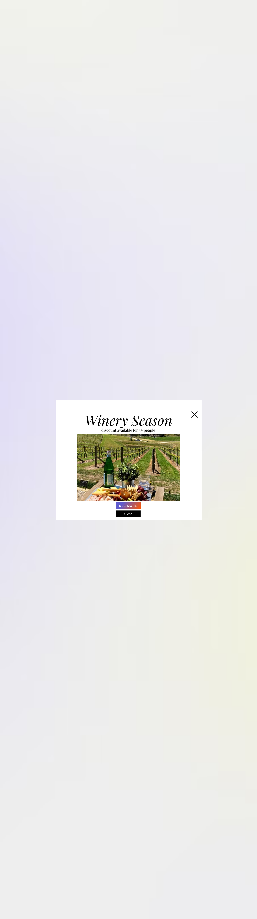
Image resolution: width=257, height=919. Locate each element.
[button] (194, 414)
